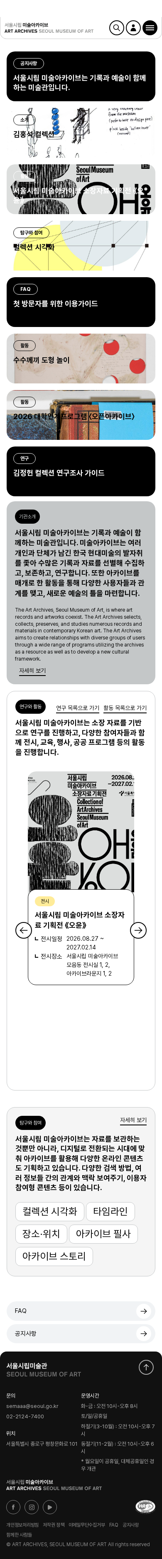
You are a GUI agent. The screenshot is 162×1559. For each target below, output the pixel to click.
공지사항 (26, 1333)
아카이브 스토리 (54, 1256)
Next (138, 930)
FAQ (21, 1311)
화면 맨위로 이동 (146, 1367)
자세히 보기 (32, 670)
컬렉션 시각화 (49, 1211)
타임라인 (110, 1211)
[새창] (145, 1507)
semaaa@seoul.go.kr (32, 1406)
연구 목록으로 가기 (77, 708)
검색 (116, 27)
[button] (149, 27)
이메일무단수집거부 (87, 1525)
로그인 (133, 27)
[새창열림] (43, 1368)
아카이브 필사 (103, 1234)
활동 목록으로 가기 (125, 708)
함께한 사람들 (19, 1535)
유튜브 (49, 1507)
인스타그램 (31, 1507)
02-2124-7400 (25, 1416)
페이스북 (13, 1507)
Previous (23, 930)
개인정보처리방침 (22, 1525)
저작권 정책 (53, 1525)
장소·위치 (41, 1234)
